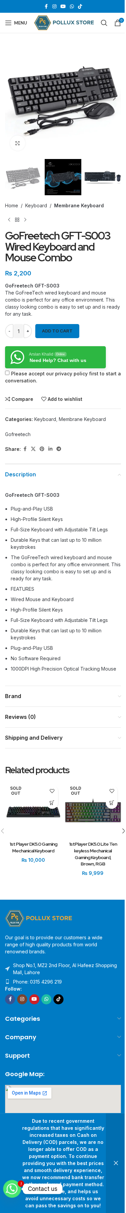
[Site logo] (64, 22)
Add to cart (57, 330)
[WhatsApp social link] (72, 6)
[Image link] (38, 918)
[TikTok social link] (80, 6)
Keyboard (36, 205)
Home (11, 205)
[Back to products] (17, 220)
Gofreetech (18, 434)
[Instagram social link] (54, 6)
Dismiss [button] (116, 1163)
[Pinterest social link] (42, 449)
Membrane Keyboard (79, 205)
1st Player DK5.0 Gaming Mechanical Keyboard (33, 847)
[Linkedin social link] (50, 449)
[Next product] (25, 220)
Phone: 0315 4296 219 (37, 982)
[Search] (104, 23)
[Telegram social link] (58, 449)
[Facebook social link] (46, 6)
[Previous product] (9, 220)
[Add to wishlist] (52, 791)
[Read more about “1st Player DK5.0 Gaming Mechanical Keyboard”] (52, 803)
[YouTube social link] (63, 6)
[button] (11, 98)
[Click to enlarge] (17, 143)
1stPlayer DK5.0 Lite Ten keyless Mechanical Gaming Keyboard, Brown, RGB (93, 854)
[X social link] (33, 449)
